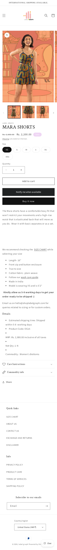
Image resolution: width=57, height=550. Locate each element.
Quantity (6, 163)
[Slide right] (53, 112)
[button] (3, 15)
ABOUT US (11, 423)
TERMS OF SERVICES (16, 479)
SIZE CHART (40, 249)
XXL (9, 157)
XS (7, 149)
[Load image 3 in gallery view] (42, 112)
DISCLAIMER (12, 445)
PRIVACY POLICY (14, 464)
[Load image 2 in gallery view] (28, 112)
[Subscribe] (46, 506)
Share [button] (9, 382)
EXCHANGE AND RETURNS (19, 438)
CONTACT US (12, 430)
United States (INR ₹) (27, 527)
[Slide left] (3, 112)
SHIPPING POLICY (15, 486)
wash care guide (29, 277)
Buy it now (28, 201)
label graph (23, 544)
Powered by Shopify (37, 544)
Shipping (5, 139)
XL (47, 150)
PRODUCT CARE (14, 472)
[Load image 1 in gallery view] (14, 112)
